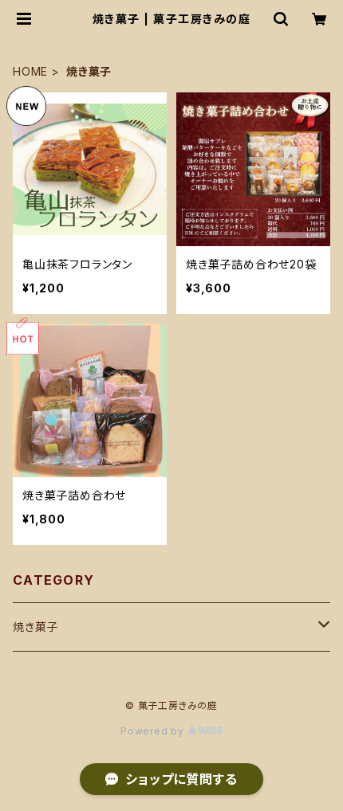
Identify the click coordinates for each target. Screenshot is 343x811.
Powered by (153, 731)
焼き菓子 (35, 626)
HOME (30, 71)
